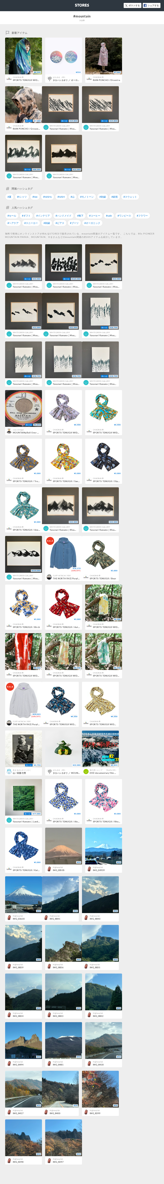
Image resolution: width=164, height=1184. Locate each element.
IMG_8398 (18, 1162)
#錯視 (114, 196)
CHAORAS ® (18, 77)
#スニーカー (31, 223)
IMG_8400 (55, 1113)
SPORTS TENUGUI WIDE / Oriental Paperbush (114, 724)
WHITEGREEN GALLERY (60, 126)
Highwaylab (58, 867)
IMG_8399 (95, 1113)
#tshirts (47, 196)
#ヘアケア (13, 223)
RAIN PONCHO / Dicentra (106, 80)
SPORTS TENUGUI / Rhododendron (111, 821)
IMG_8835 (95, 967)
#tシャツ (22, 196)
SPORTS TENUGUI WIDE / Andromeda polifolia (77, 432)
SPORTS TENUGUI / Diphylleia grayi (112, 481)
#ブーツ (74, 223)
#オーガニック (92, 223)
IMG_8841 (55, 919)
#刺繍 (102, 196)
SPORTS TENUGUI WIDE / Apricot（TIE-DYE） (77, 675)
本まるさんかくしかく (22, 770)
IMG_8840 (95, 919)
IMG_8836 (58, 967)
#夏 (9, 196)
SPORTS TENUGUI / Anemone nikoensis (34, 530)
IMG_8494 (18, 1064)
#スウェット (130, 196)
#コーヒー (94, 215)
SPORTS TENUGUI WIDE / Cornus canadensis (117, 432)
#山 (72, 196)
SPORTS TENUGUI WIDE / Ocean (30, 80)
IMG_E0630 (19, 919)
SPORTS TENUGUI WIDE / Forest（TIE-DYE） (116, 675)
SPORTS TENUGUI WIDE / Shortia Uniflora (72, 724)
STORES (76, 4)
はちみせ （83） (59, 77)
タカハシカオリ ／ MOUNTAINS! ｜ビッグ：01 (76, 773)
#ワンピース (124, 215)
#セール (12, 215)
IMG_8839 (18, 967)
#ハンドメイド (63, 215)
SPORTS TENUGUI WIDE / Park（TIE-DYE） (115, 627)
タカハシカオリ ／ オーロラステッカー (71, 80)
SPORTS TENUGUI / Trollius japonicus (33, 481)
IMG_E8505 (59, 870)
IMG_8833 (58, 1016)
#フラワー (142, 215)
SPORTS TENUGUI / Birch (26, 627)
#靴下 (80, 215)
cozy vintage (18, 430)
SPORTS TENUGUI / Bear (103, 578)
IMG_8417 (18, 1113)
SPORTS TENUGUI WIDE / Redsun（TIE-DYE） (37, 675)
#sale (109, 215)
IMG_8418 (98, 1064)
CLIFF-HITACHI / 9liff (62, 575)
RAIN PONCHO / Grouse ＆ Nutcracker (33, 128)
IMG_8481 (58, 1064)
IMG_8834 (18, 1016)
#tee (35, 196)
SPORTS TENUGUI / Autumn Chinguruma (74, 627)
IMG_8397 (58, 1162)
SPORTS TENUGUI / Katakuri (28, 870)
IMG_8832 (98, 1016)
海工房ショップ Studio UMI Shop (105, 770)
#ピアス (60, 223)
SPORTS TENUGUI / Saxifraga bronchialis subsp (78, 481)
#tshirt (61, 196)
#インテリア (43, 215)
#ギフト (26, 215)
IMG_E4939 (99, 870)
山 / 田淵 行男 (19, 773)
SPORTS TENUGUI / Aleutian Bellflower (74, 821)
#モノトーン (87, 196)
